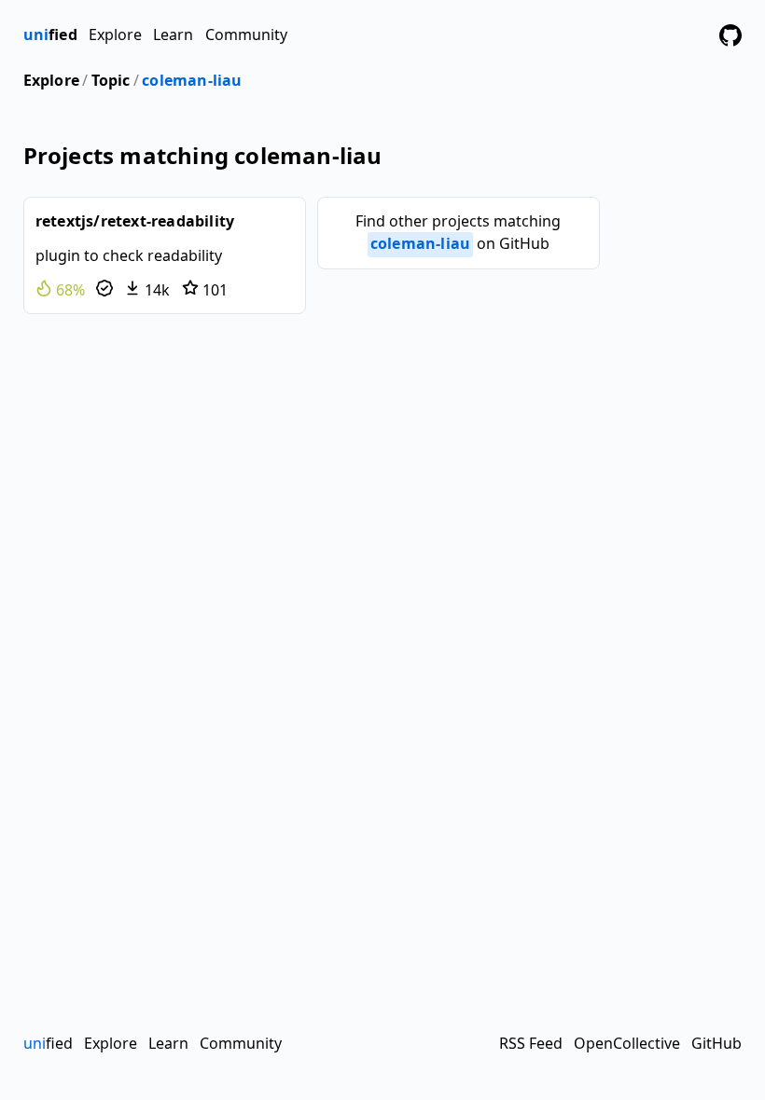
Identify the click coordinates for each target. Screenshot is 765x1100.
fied (50, 34)
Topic (111, 80)
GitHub (716, 1043)
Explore (115, 34)
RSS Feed (531, 1043)
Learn (173, 34)
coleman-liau (192, 80)
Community (246, 34)
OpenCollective (627, 1043)
